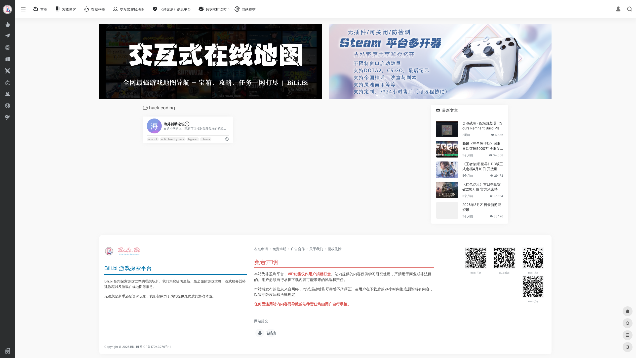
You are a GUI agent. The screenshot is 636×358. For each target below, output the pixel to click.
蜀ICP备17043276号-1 (155, 347)
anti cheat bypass (172, 139)
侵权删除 (335, 249)
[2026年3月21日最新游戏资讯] (447, 210)
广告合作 (298, 249)
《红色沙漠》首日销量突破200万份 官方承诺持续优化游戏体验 (481, 187)
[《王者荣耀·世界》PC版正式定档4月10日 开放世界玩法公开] (447, 170)
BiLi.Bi (134, 347)
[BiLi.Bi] (124, 252)
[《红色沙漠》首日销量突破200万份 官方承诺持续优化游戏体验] (447, 190)
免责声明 (279, 249)
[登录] (618, 9)
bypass (193, 139)
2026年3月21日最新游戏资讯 (481, 207)
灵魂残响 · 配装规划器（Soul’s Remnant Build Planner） (482, 126)
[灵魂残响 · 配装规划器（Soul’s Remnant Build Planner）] (447, 129)
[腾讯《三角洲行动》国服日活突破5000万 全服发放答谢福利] (447, 149)
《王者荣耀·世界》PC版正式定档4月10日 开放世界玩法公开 (482, 167)
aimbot (152, 139)
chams (206, 139)
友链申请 (261, 249)
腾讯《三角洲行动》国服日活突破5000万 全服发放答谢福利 (481, 146)
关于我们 (316, 249)
